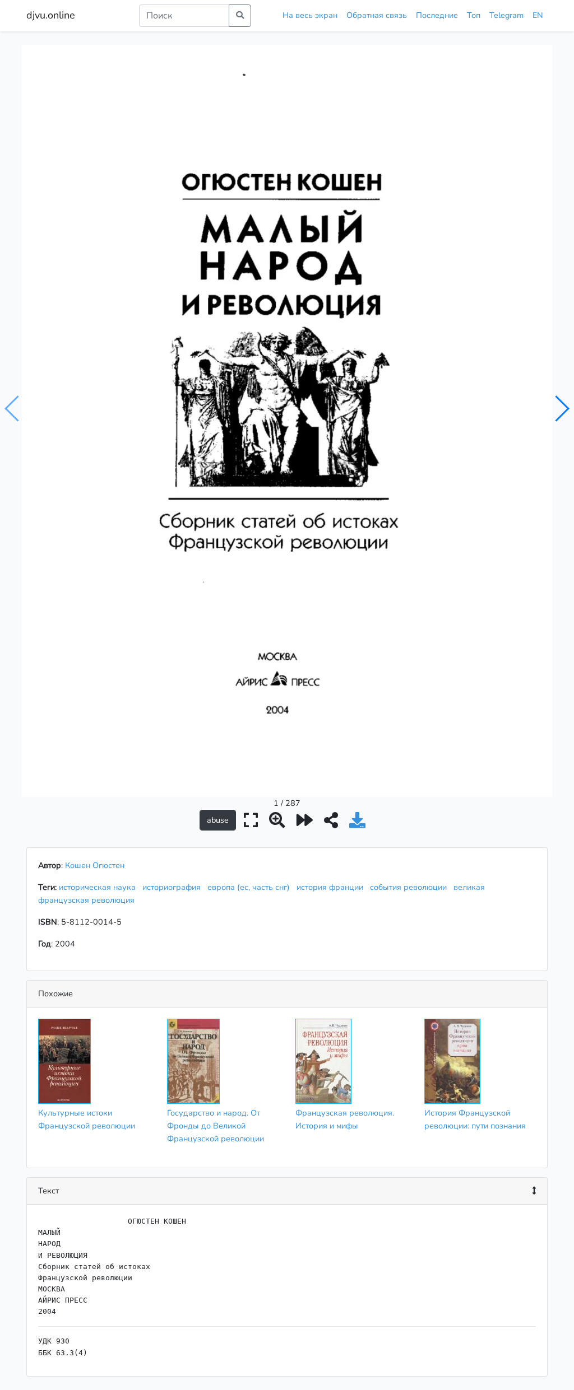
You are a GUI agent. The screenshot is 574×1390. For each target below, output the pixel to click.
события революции (410, 887)
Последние (437, 15)
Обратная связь (376, 15)
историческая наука (99, 887)
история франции (332, 887)
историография (173, 887)
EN (538, 15)
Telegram (506, 15)
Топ (473, 15)
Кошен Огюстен (94, 865)
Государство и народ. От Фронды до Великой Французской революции (215, 1125)
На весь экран (310, 15)
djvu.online (50, 15)
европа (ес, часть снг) (250, 887)
